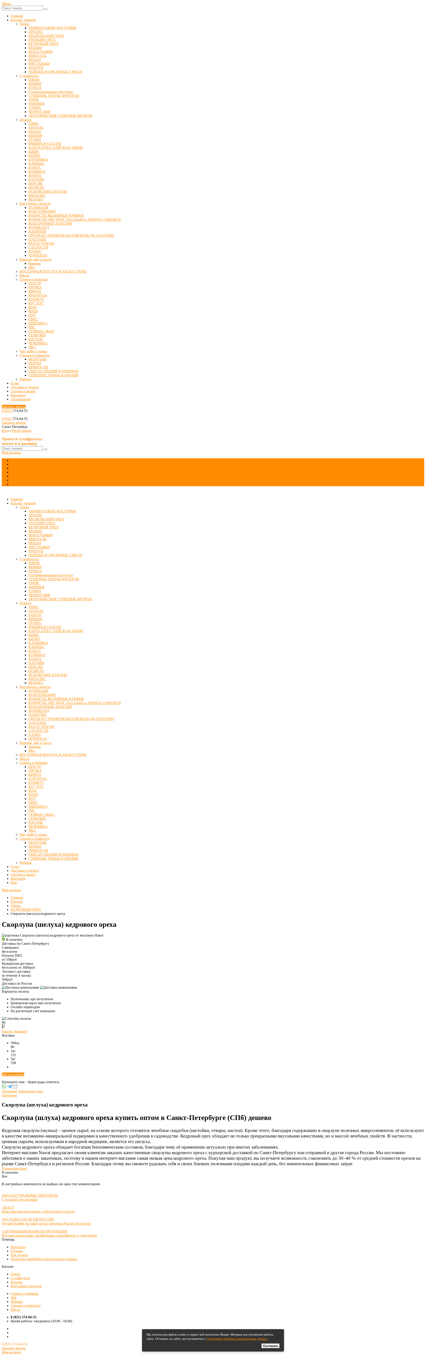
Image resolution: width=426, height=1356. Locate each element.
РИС (32, 327)
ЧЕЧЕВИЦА (38, 343)
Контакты (18, 395)
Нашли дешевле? (15, 1031)
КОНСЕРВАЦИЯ (41, 211)
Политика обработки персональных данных (44, 1259)
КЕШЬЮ (35, 48)
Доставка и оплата (25, 387)
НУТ (32, 315)
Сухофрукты (29, 76)
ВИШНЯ (35, 136)
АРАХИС (35, 32)
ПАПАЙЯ (36, 179)
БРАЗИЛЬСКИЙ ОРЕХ (46, 36)
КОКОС (34, 167)
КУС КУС (36, 303)
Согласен (270, 1346)
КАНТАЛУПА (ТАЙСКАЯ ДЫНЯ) (55, 148)
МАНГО (34, 175)
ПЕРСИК (35, 183)
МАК (32, 307)
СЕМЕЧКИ (37, 335)
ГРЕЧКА (35, 287)
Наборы (26, 379)
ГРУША (34, 140)
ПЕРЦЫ (34, 363)
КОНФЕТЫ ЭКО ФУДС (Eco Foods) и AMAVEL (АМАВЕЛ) (74, 219)
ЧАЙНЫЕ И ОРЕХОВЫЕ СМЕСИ (55, 72)
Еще (14, 484)
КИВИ (33, 152)
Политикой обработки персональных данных (237, 1338)
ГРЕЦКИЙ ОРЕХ (41, 40)
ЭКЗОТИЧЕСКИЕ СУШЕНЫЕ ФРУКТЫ (60, 116)
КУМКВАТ (37, 171)
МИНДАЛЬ (37, 56)
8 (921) (7, 411)
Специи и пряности (34, 355)
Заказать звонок (14, 407)
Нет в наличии (13, 1074)
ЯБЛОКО (35, 199)
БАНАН (34, 132)
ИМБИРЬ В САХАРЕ (44, 144)
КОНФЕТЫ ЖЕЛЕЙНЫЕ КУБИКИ (56, 215)
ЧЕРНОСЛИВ (39, 112)
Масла (24, 275)
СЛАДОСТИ (38, 247)
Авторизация (21, 399)
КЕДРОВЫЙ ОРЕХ (43, 44)
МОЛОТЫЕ (37, 359)
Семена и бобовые (33, 279)
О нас (15, 383)
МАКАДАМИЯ (40, 52)
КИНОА (34, 291)
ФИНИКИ (36, 104)
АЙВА (33, 124)
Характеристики (30, 1091)
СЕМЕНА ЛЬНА (41, 331)
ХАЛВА (34, 251)
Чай (13, 1297)
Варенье (34, 263)
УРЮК (33, 100)
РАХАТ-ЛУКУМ (41, 243)
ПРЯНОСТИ (38, 367)
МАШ (33, 311)
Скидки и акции (23, 391)
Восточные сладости (35, 203)
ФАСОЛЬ (35, 339)
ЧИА (32, 347)
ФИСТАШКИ (39, 64)
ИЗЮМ (33, 80)
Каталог (17, 901)
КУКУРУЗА (37, 295)
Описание (9, 1091)
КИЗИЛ (34, 155)
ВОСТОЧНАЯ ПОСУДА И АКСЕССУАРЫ (53, 271)
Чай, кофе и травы (33, 351)
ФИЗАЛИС (37, 195)
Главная (17, 16)
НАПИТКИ (37, 231)
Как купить (19, 1255)
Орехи (24, 24)
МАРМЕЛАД (38, 227)
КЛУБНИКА (38, 159)
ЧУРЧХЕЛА (37, 255)
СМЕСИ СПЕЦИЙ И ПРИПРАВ (53, 371)
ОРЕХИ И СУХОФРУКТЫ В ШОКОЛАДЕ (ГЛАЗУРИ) (71, 235)
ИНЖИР (34, 84)
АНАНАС (36, 128)
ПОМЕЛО (36, 187)
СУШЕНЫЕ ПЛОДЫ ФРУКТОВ (53, 96)
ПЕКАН (34, 60)
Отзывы (17, 1251)
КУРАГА (35, 88)
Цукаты (25, 120)
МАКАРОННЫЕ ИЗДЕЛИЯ (50, 223)
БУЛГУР (34, 283)
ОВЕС (33, 319)
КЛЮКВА (36, 163)
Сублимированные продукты (50, 92)
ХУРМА (34, 108)
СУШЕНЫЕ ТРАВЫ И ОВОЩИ (53, 375)
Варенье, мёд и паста (35, 259)
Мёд (31, 267)
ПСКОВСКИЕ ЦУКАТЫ (47, 191)
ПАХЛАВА (37, 239)
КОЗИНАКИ (38, 207)
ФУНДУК (35, 68)
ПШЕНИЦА (37, 323)
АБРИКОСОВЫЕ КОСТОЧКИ (52, 28)
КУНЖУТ (36, 299)
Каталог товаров (23, 20)
